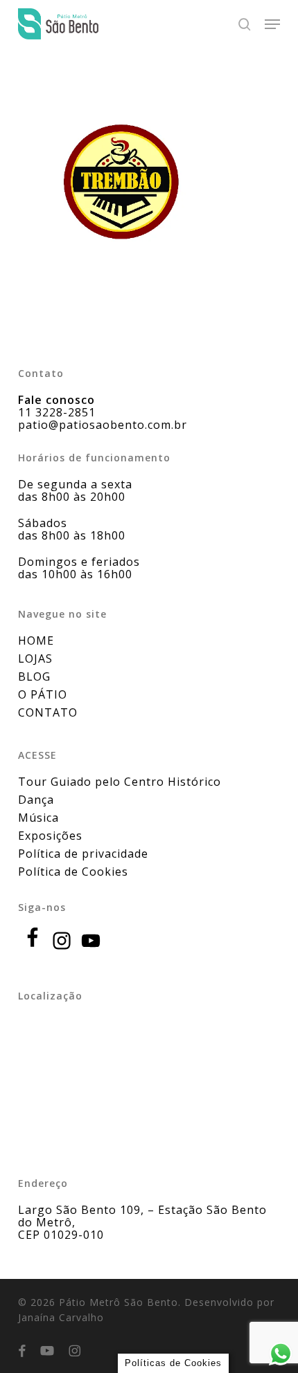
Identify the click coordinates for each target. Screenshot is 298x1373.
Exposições (50, 835)
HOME (36, 640)
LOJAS (35, 658)
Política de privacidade (83, 853)
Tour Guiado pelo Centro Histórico (119, 781)
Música (38, 817)
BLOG (34, 676)
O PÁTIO (42, 694)
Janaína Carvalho (61, 1317)
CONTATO (48, 712)
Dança (36, 799)
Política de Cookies (73, 871)
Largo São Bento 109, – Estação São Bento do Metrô (142, 1216)
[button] (272, 24)
